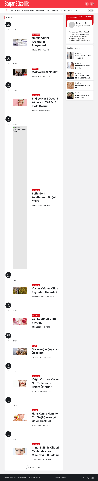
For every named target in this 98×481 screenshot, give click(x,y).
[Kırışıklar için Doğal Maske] (80, 85)
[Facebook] (83, 477)
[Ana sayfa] (6, 10)
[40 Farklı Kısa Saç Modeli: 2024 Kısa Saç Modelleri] (80, 75)
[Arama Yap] (87, 4)
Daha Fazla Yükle (34, 467)
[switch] (91, 10)
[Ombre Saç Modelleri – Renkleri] (80, 56)
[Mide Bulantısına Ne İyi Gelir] (80, 66)
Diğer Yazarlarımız (85, 16)
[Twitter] (88, 477)
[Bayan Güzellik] (16, 4)
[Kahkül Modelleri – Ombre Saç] (80, 95)
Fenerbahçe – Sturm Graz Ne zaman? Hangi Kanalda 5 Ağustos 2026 (79, 34)
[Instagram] (92, 477)
